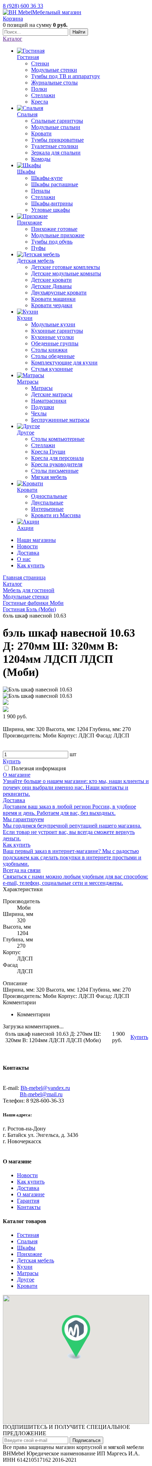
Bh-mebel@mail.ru (41, 1094)
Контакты (29, 1207)
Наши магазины (36, 540)
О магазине (31, 1194)
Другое (25, 1280)
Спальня (27, 1241)
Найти (78, 32)
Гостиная (28, 1235)
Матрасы (28, 1273)
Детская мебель (35, 1260)
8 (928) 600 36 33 (23, 6)
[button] (76, 1337)
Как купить (31, 565)
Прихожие (29, 1254)
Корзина (13, 19)
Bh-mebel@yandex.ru (45, 1088)
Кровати (27, 1286)
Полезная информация (38, 768)
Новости (27, 546)
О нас (24, 559)
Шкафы (26, 1248)
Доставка (28, 553)
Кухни (25, 1267)
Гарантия (28, 1201)
